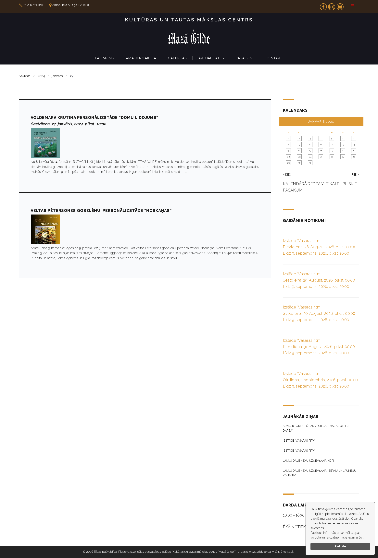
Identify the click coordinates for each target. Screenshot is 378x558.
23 (299, 156)
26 (332, 156)
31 (310, 162)
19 (332, 150)
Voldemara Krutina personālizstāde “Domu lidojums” (94, 117)
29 (288, 162)
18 (321, 150)
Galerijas (177, 58)
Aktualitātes (211, 58)
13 (343, 144)
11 (321, 144)
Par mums (104, 58)
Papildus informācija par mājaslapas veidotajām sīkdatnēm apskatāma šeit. (337, 535)
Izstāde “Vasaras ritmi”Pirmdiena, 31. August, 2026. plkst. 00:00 (319, 346)
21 (353, 150)
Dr (340, 5)
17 (310, 150)
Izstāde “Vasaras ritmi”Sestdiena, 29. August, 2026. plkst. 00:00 (319, 280)
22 (288, 156)
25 (321, 156)
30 (299, 162)
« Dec (287, 174)
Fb (323, 5)
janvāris (57, 76)
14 (354, 144)
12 (332, 144)
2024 (41, 76)
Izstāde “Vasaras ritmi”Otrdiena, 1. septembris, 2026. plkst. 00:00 (320, 380)
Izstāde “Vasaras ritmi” (300, 440)
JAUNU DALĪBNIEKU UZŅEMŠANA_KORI (308, 460)
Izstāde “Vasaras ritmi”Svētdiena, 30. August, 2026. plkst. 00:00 (319, 313)
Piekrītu (340, 546)
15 (288, 150)
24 (310, 156)
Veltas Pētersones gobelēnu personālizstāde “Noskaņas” (101, 210)
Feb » (355, 174)
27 (343, 156)
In (332, 5)
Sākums (25, 76)
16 (299, 150)
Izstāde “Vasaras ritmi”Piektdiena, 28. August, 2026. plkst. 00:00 (319, 247)
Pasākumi (245, 58)
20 (343, 150)
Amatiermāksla (141, 58)
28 (353, 156)
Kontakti (274, 58)
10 (310, 144)
